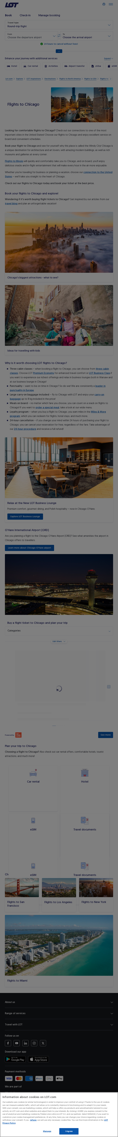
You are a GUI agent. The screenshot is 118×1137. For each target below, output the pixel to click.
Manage (47, 1131)
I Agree (69, 1131)
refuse (33, 1120)
